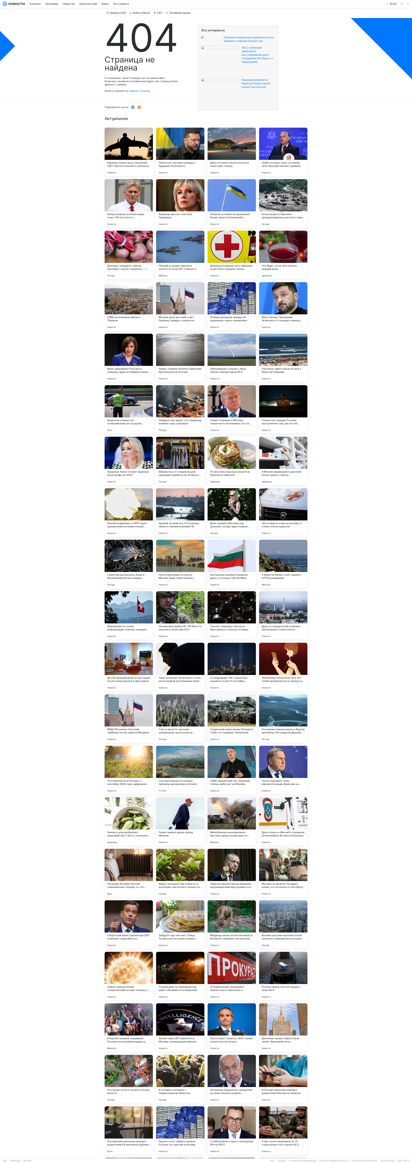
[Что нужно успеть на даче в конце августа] (129, 1079)
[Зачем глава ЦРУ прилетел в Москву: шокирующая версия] (180, 1027)
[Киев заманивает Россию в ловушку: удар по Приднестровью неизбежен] (129, 358)
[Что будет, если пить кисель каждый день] (283, 255)
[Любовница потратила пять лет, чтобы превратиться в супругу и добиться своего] (283, 667)
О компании (15, 1161)
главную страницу (139, 90)
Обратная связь (387, 1161)
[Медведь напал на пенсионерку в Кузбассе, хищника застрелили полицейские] (232, 924)
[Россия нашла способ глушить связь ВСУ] (283, 976)
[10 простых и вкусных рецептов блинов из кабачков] (232, 461)
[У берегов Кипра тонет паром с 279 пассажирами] (283, 564)
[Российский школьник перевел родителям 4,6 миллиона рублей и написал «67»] (129, 1130)
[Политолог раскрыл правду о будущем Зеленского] (180, 152)
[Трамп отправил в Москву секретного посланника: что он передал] (232, 409)
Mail (5, 1161)
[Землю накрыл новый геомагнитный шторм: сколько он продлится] (129, 976)
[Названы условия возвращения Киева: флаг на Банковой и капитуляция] (232, 203)
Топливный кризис (180, 13)
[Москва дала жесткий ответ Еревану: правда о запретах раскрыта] (180, 306)
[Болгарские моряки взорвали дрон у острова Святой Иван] (232, 564)
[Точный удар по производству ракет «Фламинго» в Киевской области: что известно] (180, 976)
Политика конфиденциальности (334, 1161)
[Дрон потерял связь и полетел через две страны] (232, 152)
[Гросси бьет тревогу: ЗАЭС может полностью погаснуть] (232, 1027)
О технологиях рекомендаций (302, 1161)
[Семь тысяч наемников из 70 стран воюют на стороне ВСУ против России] (283, 1130)
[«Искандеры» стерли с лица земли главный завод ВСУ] (232, 358)
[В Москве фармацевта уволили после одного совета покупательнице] (283, 461)
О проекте (281, 1161)
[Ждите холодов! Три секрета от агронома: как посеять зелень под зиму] (180, 873)
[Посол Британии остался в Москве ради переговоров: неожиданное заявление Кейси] (180, 564)
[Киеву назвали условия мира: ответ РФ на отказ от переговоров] (129, 203)
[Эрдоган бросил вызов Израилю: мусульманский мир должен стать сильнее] (232, 873)
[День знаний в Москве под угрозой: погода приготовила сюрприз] (232, 512)
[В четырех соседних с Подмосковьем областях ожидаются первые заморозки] (180, 1079)
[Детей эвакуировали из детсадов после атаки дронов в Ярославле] (129, 667)
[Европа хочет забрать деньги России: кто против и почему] (180, 1130)
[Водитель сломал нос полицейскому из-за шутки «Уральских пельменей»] (129, 409)
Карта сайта (403, 1161)
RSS (272, 1161)
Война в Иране (141, 13)
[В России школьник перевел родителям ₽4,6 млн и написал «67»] (283, 1079)
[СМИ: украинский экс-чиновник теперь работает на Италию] (232, 770)
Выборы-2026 (118, 13)
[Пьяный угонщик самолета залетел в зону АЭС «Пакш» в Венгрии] (180, 255)
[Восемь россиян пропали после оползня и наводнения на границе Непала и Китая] (283, 924)
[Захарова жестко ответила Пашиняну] (180, 203)
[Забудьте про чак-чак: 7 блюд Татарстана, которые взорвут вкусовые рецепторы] (180, 924)
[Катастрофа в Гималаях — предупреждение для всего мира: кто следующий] (283, 203)
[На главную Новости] (16, 4)
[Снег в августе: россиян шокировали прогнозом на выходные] (180, 718)
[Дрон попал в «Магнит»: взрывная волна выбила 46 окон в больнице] (283, 821)
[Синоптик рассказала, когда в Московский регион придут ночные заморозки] (129, 564)
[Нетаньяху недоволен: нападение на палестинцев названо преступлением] (232, 1079)
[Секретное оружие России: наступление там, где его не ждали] (283, 409)
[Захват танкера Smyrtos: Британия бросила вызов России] (180, 358)
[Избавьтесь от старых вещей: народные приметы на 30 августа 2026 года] (180, 461)
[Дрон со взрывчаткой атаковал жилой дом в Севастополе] (283, 615)
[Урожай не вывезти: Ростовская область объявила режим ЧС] (180, 512)
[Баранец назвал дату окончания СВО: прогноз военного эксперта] (129, 152)
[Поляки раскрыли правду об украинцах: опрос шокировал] (232, 306)
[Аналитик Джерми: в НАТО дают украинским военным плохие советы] (129, 512)
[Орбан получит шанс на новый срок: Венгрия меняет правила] (283, 152)
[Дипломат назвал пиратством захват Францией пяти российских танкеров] (283, 1027)
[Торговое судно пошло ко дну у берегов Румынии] (283, 358)
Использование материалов (364, 1161)
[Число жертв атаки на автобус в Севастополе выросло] (283, 512)
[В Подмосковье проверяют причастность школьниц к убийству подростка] (232, 976)
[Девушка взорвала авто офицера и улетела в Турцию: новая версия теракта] (232, 255)
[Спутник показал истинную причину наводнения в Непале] (180, 770)
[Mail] (5, 4)
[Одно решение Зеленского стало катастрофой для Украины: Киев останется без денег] (180, 667)
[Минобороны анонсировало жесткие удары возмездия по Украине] (232, 821)
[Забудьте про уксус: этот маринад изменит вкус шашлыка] (180, 409)
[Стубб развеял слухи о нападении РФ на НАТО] (232, 1130)
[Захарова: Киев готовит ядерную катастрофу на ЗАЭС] (129, 461)
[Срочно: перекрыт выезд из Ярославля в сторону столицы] (232, 615)
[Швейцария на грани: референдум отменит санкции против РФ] (129, 615)
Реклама (27, 1161)
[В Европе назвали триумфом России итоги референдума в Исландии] (129, 1027)
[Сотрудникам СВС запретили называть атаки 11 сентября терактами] (232, 667)
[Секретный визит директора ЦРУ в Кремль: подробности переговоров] (129, 924)
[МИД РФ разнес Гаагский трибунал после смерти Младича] (129, 718)
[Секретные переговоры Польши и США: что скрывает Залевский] (232, 718)
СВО (159, 13)
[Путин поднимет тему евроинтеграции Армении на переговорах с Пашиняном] (283, 770)
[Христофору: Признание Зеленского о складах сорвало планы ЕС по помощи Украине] (283, 306)
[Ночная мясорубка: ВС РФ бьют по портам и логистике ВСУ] (180, 615)
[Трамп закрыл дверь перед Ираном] (180, 821)
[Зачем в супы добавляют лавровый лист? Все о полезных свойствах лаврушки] (129, 821)
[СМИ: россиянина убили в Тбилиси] (129, 306)
